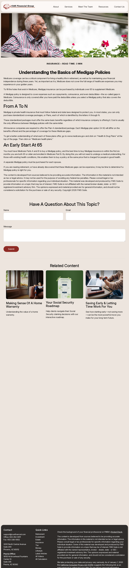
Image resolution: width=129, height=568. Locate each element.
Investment (40, 537)
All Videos (40, 556)
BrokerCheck (116, 532)
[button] (56, 6)
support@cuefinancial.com (15, 534)
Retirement (40, 534)
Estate (38, 540)
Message (8, 226)
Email (68, 210)
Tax (37, 545)
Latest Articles (41, 553)
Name (6, 210)
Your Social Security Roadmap (60, 304)
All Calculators (41, 559)
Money (38, 548)
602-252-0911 (15, 537)
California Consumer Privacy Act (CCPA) (77, 565)
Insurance (40, 542)
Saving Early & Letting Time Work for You (101, 304)
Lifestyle (39, 551)
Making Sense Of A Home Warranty (24, 304)
